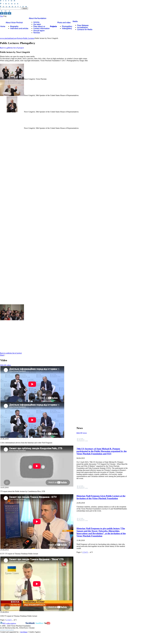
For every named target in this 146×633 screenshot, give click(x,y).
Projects (20, 38)
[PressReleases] (83, 25)
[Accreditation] (82, 27)
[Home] (2, 26)
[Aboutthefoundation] (37, 18)
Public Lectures (28, 38)
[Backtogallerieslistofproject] (12, 48)
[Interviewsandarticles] (19, 28)
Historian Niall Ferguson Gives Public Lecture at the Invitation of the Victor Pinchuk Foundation (101, 497)
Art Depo (23, 632)
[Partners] (36, 33)
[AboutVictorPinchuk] (14, 22)
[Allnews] (83, 433)
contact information (7, 630)
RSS (2, 365)
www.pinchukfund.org (8, 38)
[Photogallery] (67, 26)
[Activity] (36, 22)
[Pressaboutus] (39, 26)
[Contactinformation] (41, 28)
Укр (1, 16)
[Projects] (53, 26)
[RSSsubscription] (9, 623)
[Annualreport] (39, 30)
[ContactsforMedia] (84, 29)
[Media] (75, 21)
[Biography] (14, 26)
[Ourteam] (37, 24)
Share (2, 355)
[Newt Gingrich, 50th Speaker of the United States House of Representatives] (12, 95)
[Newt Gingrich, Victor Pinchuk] (12, 79)
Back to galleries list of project (11, 353)
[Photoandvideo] (64, 22)
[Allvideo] (7, 365)
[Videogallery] (67, 28)
